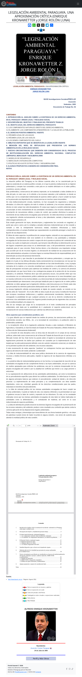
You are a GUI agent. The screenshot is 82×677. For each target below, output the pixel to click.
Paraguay (46, 648)
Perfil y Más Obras (41, 658)
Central (40, 648)
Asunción (34, 648)
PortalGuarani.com (21, 672)
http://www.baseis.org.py (15, 579)
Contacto (38, 672)
